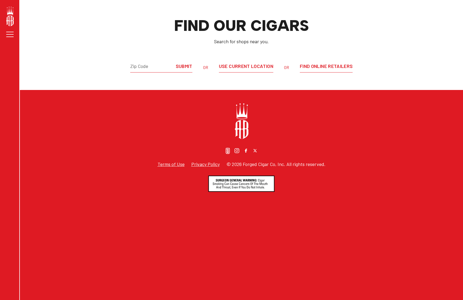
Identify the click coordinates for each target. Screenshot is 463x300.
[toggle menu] (10, 34)
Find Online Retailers (326, 66)
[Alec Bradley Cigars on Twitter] (255, 150)
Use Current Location (246, 66)
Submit (184, 66)
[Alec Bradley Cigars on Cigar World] (227, 150)
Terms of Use (171, 164)
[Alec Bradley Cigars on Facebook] (246, 150)
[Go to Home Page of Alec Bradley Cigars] (10, 16)
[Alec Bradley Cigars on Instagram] (236, 150)
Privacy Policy (205, 164)
